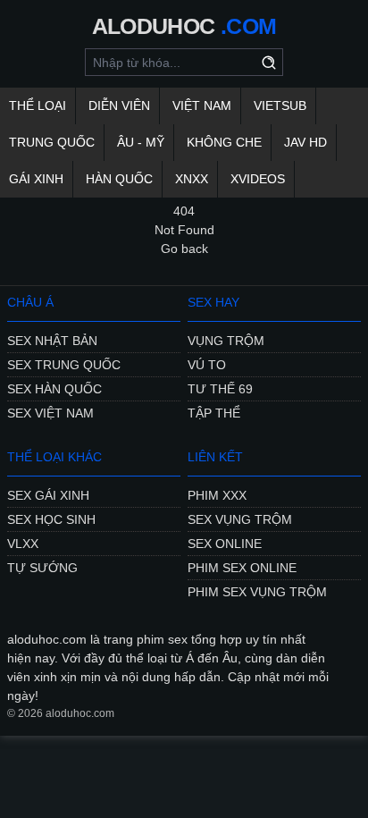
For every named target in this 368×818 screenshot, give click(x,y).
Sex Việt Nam (50, 413)
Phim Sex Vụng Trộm (257, 592)
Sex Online (225, 543)
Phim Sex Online (242, 568)
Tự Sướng (42, 568)
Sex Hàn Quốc (54, 389)
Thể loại (37, 105)
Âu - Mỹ (140, 142)
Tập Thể (214, 413)
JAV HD (305, 142)
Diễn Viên (119, 105)
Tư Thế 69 (220, 389)
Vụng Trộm (226, 340)
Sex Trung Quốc (64, 365)
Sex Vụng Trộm (240, 519)
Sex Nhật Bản (52, 340)
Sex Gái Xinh (48, 495)
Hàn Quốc (119, 179)
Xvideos (257, 179)
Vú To (207, 365)
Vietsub (280, 105)
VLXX (22, 543)
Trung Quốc (52, 142)
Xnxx (191, 179)
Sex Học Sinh (51, 519)
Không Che (224, 142)
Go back (184, 248)
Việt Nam (201, 105)
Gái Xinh (36, 179)
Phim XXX (217, 495)
